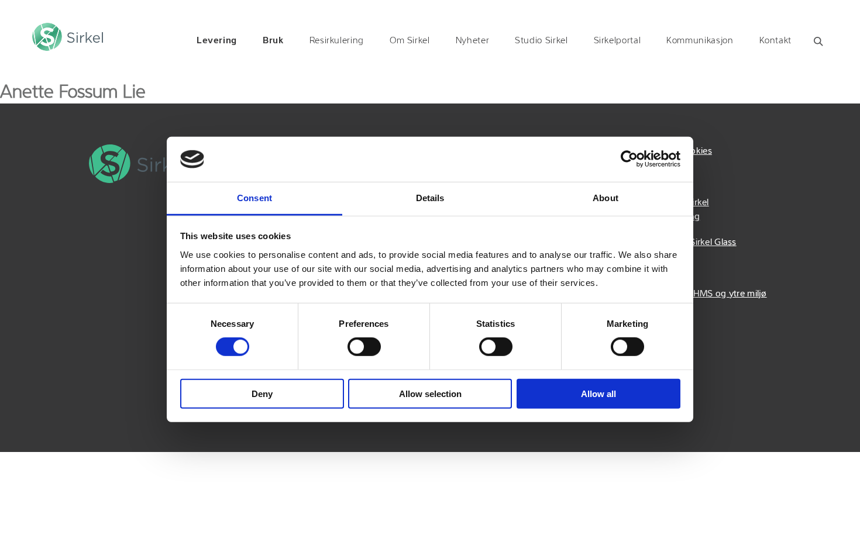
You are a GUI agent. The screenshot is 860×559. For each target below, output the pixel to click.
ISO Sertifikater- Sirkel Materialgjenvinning (664, 210)
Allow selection (430, 393)
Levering (217, 41)
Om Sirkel (410, 41)
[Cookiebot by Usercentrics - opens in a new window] (629, 159)
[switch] (364, 346)
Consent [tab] (254, 198)
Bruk (273, 41)
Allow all (598, 393)
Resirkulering (336, 41)
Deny (262, 393)
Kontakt (775, 41)
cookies (696, 151)
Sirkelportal (617, 41)
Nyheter (472, 41)
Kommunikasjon (699, 41)
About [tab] (605, 198)
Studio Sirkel (541, 41)
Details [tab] (430, 198)
